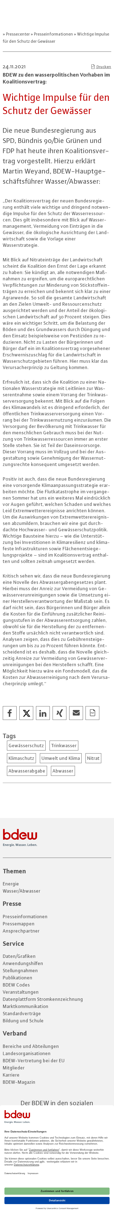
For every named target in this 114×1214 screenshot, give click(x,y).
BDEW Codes (16, 985)
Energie (11, 884)
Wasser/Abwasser (21, 891)
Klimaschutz (21, 758)
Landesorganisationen (27, 1053)
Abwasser (63, 771)
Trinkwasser (64, 745)
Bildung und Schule (23, 1020)
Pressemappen (19, 923)
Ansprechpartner (21, 931)
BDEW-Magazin (19, 1082)
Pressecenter (18, 34)
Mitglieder (14, 1068)
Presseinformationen (53, 34)
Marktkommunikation (25, 1006)
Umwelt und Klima (61, 758)
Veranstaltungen (21, 992)
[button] (10, 713)
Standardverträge (22, 1013)
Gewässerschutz (26, 745)
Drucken (103, 66)
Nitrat (93, 758)
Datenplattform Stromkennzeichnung (43, 999)
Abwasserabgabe (27, 771)
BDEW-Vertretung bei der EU (34, 1060)
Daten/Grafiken (19, 956)
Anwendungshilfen (23, 963)
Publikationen (17, 977)
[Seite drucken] (93, 713)
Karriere (11, 1075)
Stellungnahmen (20, 970)
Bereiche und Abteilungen (31, 1046)
